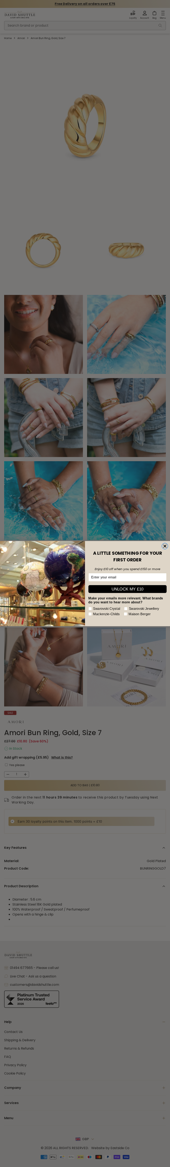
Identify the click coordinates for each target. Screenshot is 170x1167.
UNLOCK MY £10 (127, 589)
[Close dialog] (165, 546)
